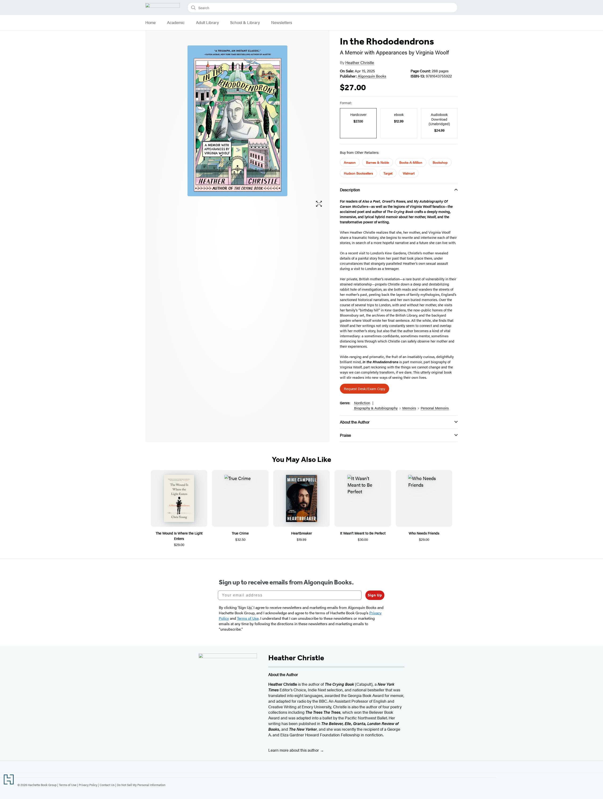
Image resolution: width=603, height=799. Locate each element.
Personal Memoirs (435, 407)
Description (350, 189)
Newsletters (281, 22)
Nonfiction (362, 402)
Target (387, 173)
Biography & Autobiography (376, 407)
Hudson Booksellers (358, 173)
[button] (319, 204)
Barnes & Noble (377, 162)
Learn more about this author (294, 750)
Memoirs (409, 407)
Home (150, 22)
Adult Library (207, 22)
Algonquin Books (372, 76)
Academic (176, 22)
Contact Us (107, 785)
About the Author (355, 422)
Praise (345, 435)
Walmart (409, 173)
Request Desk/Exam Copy (364, 388)
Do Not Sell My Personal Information (141, 785)
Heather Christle (359, 62)
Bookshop (440, 162)
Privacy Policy (88, 785)
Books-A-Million (410, 162)
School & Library (245, 22)
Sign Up (375, 595)
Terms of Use (67, 785)
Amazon (350, 162)
